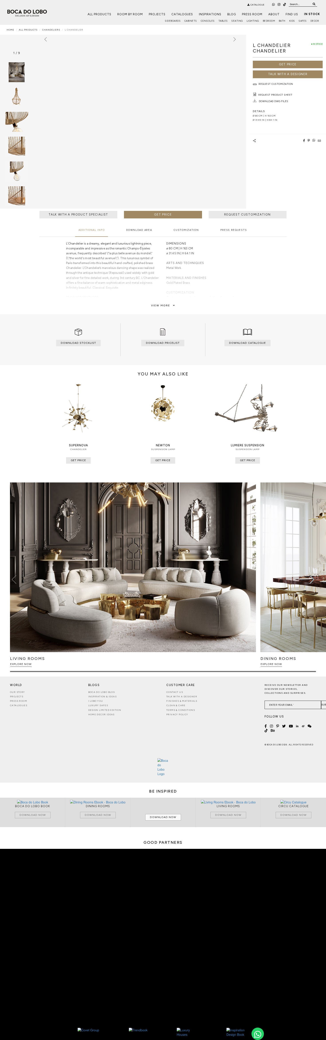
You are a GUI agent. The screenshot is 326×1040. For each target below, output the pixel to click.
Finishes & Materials (181, 701)
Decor (314, 20)
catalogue (257, 4)
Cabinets (190, 20)
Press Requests (233, 230)
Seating (237, 20)
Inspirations (210, 14)
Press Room (252, 14)
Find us (292, 14)
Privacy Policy (177, 714)
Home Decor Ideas (101, 714)
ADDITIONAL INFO (92, 230)
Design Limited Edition (104, 710)
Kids (292, 20)
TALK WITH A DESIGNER (288, 74)
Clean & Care (176, 705)
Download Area (139, 230)
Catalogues (182, 14)
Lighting (253, 20)
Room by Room (130, 14)
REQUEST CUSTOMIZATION (247, 214)
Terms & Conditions (180, 710)
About (274, 14)
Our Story (17, 692)
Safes (303, 20)
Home (10, 29)
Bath (282, 20)
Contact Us (174, 692)
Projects (157, 14)
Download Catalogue (247, 342)
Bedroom (269, 20)
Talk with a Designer (181, 696)
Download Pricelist (163, 342)
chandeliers (51, 29)
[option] (16, 97)
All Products (99, 14)
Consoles (208, 20)
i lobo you (95, 701)
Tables (223, 20)
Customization (186, 230)
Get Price (288, 64)
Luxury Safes (98, 705)
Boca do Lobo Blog (101, 692)
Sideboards (173, 20)
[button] (312, 579)
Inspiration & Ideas (102, 696)
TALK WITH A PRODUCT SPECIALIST (78, 214)
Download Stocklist (78, 342)
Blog (231, 14)
